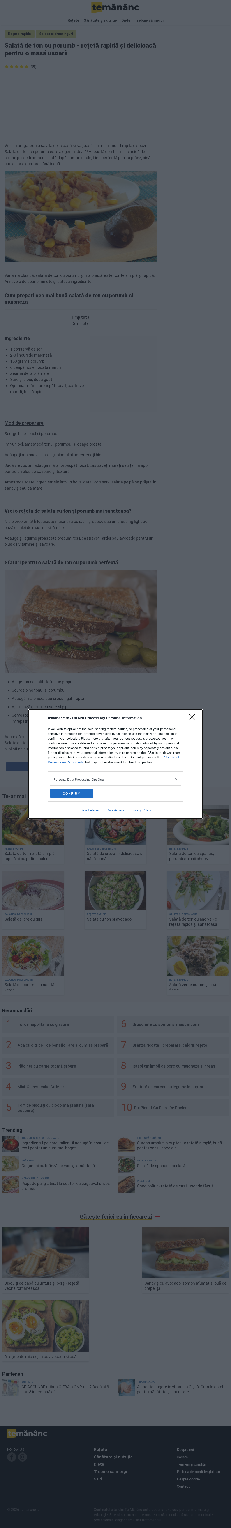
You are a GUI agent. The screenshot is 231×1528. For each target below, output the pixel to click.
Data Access (115, 810)
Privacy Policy (141, 810)
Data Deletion (90, 810)
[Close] (193, 718)
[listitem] (115, 779)
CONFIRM (72, 793)
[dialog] (115, 764)
